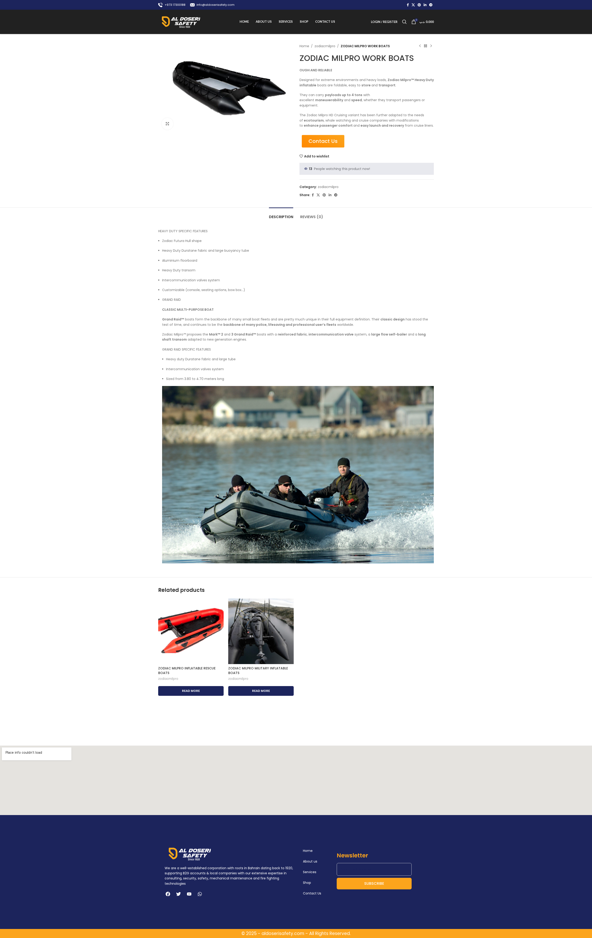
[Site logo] (181, 21)
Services (309, 872)
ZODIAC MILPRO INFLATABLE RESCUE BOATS (187, 670)
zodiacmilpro (324, 46)
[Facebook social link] (407, 5)
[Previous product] (420, 46)
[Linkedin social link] (425, 5)
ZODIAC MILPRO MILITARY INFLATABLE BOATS (258, 670)
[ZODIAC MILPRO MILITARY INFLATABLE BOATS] (261, 631)
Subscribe (374, 883)
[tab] (281, 214)
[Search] (404, 21)
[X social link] (413, 5)
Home (304, 46)
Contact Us (312, 893)
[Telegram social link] (431, 5)
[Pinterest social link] (419, 5)
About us (310, 861)
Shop (307, 882)
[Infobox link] (171, 5)
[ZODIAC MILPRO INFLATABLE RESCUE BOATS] (191, 631)
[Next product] (431, 46)
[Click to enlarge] (167, 123)
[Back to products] (425, 46)
